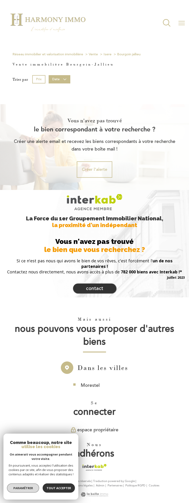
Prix (38, 79)
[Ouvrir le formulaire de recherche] (166, 23)
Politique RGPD (135, 485)
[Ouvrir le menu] (181, 23)
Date (56, 79)
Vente (93, 54)
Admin (100, 485)
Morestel (90, 385)
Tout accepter (59, 488)
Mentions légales (82, 485)
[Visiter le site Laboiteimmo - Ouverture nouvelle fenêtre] (94, 495)
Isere (107, 54)
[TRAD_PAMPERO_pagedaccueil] (47, 34)
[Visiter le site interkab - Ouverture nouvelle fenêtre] (94, 467)
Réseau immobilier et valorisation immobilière (47, 54)
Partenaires (115, 485)
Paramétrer (23, 488)
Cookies (154, 485)
